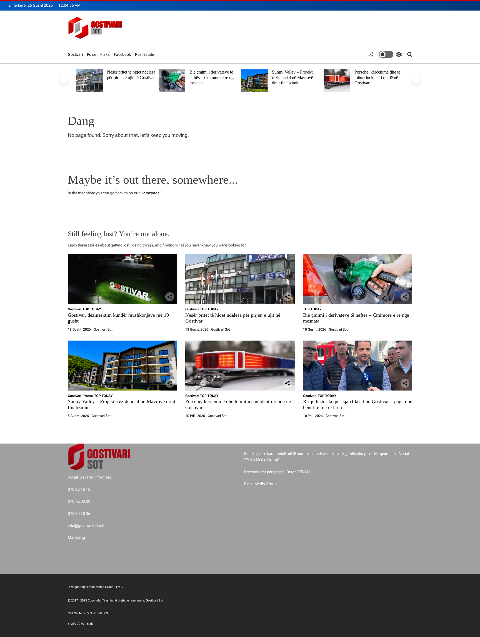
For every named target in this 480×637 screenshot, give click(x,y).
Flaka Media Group (260, 484)
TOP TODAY (91, 309)
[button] (63, 80)
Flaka (105, 54)
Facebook (122, 54)
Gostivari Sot (103, 329)
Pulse (91, 54)
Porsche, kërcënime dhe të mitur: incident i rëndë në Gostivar (377, 77)
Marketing (76, 537)
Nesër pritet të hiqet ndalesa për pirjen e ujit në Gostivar (131, 74)
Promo (87, 396)
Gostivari (75, 54)
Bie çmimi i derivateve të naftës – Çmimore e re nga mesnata (212, 77)
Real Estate (144, 54)
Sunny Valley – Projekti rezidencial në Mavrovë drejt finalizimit (293, 77)
